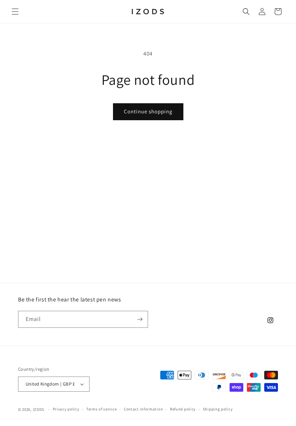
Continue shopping (148, 111)
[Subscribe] (140, 319)
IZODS (39, 409)
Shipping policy (218, 409)
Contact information (143, 409)
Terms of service (101, 409)
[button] (15, 11)
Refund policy (183, 409)
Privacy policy (66, 409)
